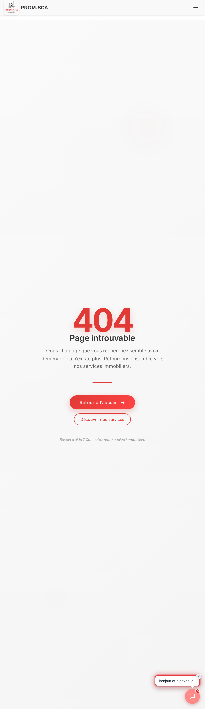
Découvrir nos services (102, 419)
